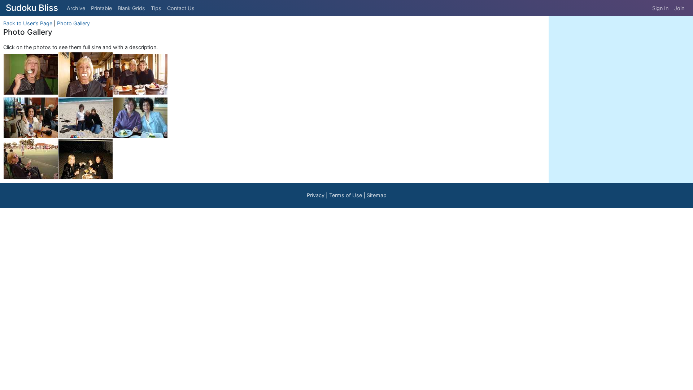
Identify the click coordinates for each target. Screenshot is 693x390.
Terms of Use (345, 195)
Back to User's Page (27, 23)
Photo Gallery (73, 23)
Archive (76, 8)
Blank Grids (131, 8)
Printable (101, 8)
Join (679, 8)
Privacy (315, 195)
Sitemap (377, 195)
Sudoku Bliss (32, 8)
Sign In (660, 8)
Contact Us (181, 8)
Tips (156, 8)
